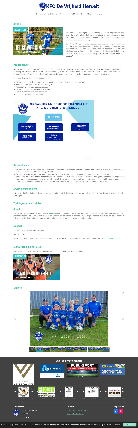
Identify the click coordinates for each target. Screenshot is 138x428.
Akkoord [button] (129, 425)
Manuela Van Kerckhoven (75, 414)
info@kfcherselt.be (114, 238)
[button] (122, 292)
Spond (51, 213)
